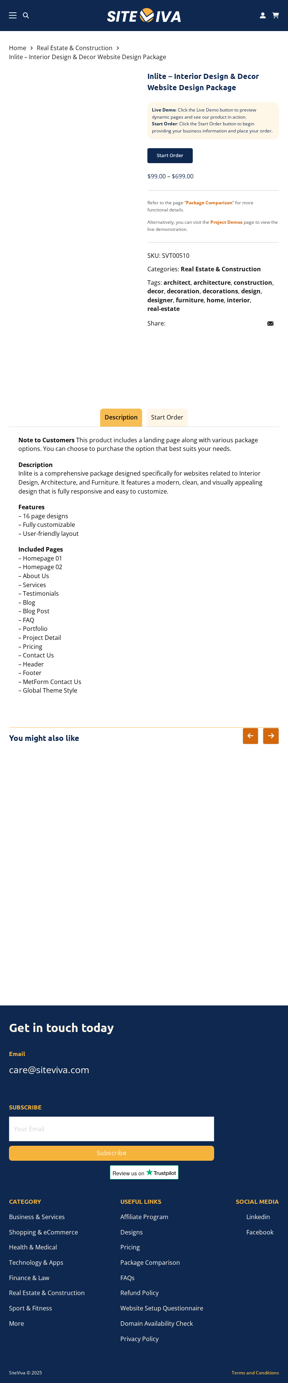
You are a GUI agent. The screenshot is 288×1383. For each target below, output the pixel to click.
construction (253, 282)
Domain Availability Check (156, 1323)
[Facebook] (175, 323)
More (16, 1323)
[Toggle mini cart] (275, 16)
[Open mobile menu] (12, 15)
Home (17, 48)
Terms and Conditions (255, 1373)
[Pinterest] (222, 323)
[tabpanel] (144, 565)
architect (177, 282)
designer (160, 300)
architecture (212, 282)
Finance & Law (29, 1278)
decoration (183, 291)
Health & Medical (33, 1247)
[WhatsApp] (254, 323)
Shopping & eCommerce (43, 1232)
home (215, 300)
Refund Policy (139, 1293)
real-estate (163, 309)
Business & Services (37, 1217)
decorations (220, 291)
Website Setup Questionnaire (161, 1308)
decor (155, 291)
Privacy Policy (139, 1339)
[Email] (270, 323)
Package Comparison (150, 1262)
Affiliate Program (144, 1217)
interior (238, 300)
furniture (190, 300)
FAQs (127, 1278)
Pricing (130, 1247)
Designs (131, 1232)
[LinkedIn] (207, 323)
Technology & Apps (36, 1262)
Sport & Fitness (30, 1308)
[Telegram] (238, 323)
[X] (191, 323)
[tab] (121, 418)
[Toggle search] (26, 16)
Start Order (170, 155)
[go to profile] (263, 15)
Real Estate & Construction (74, 48)
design (251, 291)
